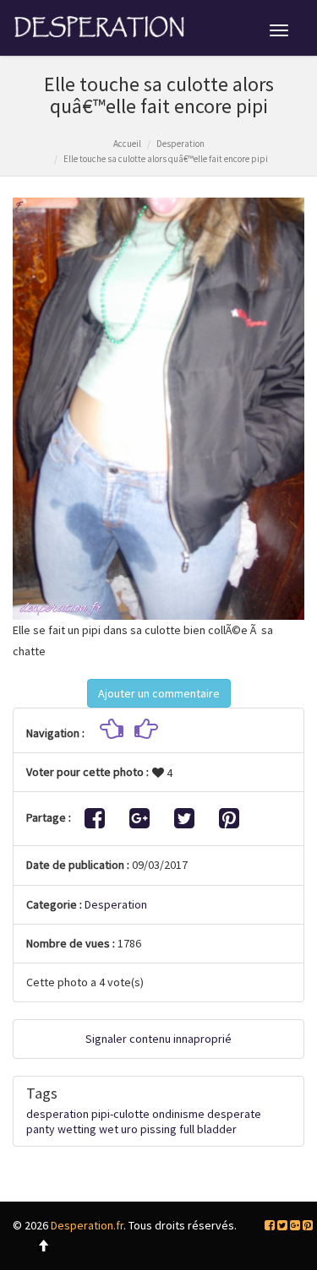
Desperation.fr (87, 1225)
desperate (234, 1113)
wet (108, 1129)
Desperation (180, 143)
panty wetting (61, 1129)
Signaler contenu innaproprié (158, 1038)
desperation (57, 1113)
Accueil (127, 143)
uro (129, 1129)
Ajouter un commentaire (159, 693)
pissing (158, 1129)
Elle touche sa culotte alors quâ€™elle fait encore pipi (165, 159)
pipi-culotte (120, 1113)
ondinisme (178, 1113)
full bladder (208, 1129)
